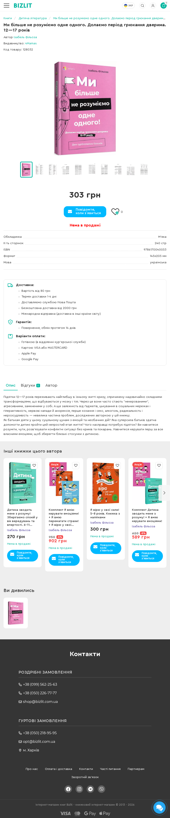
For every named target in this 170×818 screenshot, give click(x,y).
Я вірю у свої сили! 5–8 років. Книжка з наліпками (105, 513)
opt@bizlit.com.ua (39, 741)
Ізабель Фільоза (25, 37)
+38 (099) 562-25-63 (40, 684)
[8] (131, 169)
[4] (78, 169)
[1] (39, 169)
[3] (65, 169)
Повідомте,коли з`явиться (88, 211)
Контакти (86, 769)
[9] (144, 169)
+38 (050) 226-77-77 (40, 693)
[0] (26, 169)
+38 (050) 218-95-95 (40, 733)
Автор (51, 385)
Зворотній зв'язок (85, 777)
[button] (155, 170)
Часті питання (110, 769)
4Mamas (31, 43)
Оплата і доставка (58, 769)
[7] (118, 169)
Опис (10, 385)
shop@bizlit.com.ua (40, 702)
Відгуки (30, 385)
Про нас (32, 769)
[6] (105, 169)
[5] (92, 169)
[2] (52, 169)
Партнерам (136, 769)
